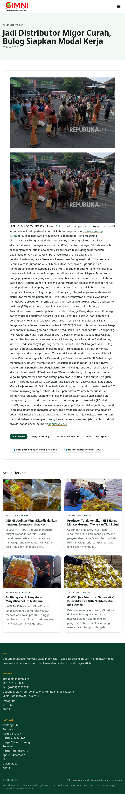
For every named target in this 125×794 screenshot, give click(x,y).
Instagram (9, 701)
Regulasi (8, 746)
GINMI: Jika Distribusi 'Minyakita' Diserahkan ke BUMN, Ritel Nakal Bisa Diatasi (90, 601)
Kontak (7, 768)
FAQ (5, 759)
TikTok (7, 709)
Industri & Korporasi (97, 436)
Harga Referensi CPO (16, 751)
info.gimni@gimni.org (16, 679)
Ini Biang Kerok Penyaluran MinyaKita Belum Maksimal (24, 599)
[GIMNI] (17, 6)
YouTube (8, 705)
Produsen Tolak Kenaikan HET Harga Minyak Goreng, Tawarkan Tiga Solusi (93, 522)
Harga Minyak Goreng (16, 742)
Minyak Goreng (40, 436)
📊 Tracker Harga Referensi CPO (82, 449)
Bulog (59, 226)
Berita (25, 515)
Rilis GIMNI (18, 436)
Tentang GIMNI (12, 725)
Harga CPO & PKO (14, 738)
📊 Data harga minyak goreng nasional (34, 449)
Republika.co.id (57, 424)
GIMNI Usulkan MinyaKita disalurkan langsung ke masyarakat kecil (31, 522)
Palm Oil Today (12, 733)
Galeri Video (10, 763)
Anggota (8, 729)
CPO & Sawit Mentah (67, 436)
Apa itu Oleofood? (14, 755)
